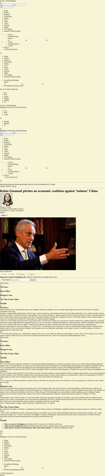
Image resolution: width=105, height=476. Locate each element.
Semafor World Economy (8, 186)
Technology (18, 184)
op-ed (31, 375)
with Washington (51, 392)
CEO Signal (51, 184)
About (10, 42)
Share (3, 215)
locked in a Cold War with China (51, 424)
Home (2, 184)
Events (2, 1)
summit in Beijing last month (63, 428)
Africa (36, 184)
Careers (10, 46)
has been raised (55, 326)
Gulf (28, 184)
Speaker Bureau (13, 86)
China (32, 184)
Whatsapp (22, 274)
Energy (24, 184)
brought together (44, 367)
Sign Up (32, 280)
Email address (6, 280)
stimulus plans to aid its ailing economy (61, 426)
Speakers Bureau (13, 44)
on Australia (70, 375)
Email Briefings (11, 1)
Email (12, 274)
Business (11, 184)
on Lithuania (22, 377)
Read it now (53, 277)
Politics (6, 184)
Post (4, 274)
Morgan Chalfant (5, 207)
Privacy (6, 47)
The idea (88, 315)
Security (40, 184)
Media (45, 184)
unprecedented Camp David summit (17, 367)
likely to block (41, 397)
